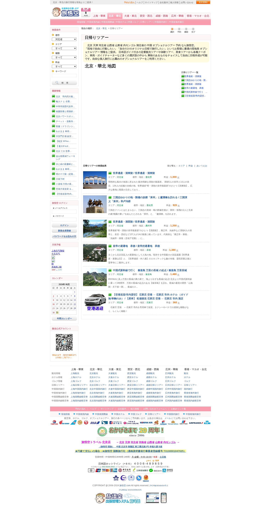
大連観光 (112, 373)
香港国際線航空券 (192, 397)
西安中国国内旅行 (135, 389)
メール (167, 418)
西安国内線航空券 (135, 400)
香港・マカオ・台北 (198, 15)
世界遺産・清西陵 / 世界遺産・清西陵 (133, 221)
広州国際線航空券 (173, 397)
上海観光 (75, 373)
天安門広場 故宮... (64, 136)
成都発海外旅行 (153, 393)
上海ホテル (76, 377)
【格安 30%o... (63, 141)
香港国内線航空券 (192, 400)
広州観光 (169, 373)
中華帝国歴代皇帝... (65, 106)
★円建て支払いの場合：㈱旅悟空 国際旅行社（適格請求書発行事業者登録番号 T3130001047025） (130, 451)
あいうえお (202, 165)
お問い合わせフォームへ (155, 409)
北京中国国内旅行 (98, 389)
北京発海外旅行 (96, 393)
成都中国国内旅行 (154, 389)
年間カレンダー (64, 318)
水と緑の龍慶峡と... (65, 164)
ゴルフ (187, 381)
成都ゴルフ (151, 381)
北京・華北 (115, 15)
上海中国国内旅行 (79, 389)
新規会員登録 (64, 230)
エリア (181, 165)
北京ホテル (94, 377)
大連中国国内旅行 (116, 389)
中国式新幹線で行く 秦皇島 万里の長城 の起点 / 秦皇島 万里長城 (149, 270)
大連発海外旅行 (115, 393)
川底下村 (60, 179)
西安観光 (131, 373)
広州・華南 (177, 15)
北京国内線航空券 (98, 400)
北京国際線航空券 (98, 397)
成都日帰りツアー (154, 385)
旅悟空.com (124, 485)
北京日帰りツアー (98, 385)
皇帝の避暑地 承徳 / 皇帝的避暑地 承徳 (136, 246)
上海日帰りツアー (79, 385)
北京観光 (93, 373)
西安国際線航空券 (135, 397)
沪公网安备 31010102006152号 (130, 490)
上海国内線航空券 (79, 400)
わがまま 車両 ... (63, 131)
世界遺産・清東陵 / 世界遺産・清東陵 (133, 173)
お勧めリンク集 (178, 409)
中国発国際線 (107, 22)
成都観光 (150, 373)
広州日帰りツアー (173, 385)
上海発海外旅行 (78, 393)
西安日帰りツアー (135, 385)
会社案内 (164, 2)
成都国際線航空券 (154, 397)
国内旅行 (188, 389)
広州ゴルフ (170, 381)
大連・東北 (130, 15)
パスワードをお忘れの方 (64, 236)
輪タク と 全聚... (63, 101)
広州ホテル (170, 377)
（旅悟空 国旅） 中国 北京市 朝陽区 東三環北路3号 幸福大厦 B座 (130, 446)
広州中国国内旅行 (173, 389)
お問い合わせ (187, 2)
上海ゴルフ (76, 381)
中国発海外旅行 (176, 22)
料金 (191, 165)
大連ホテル (113, 377)
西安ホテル (132, 377)
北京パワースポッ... (65, 116)
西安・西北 (146, 15)
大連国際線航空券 (116, 397)
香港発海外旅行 (191, 393)
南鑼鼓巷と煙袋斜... (65, 111)
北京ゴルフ (94, 381)
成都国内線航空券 (154, 400)
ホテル (187, 377)
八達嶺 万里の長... (64, 184)
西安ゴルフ (132, 381)
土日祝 (163, 457)
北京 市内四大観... (65, 96)
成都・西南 (162, 15)
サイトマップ (151, 2)
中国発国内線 (93, 22)
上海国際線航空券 (79, 397)
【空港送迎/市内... (64, 194)
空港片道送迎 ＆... (64, 189)
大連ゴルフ (113, 381)
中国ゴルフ (133, 22)
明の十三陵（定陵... (65, 174)
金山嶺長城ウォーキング (65, 157)
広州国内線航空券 (173, 400)
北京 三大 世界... (63, 151)
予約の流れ (129, 2)
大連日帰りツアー (116, 385)
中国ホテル (121, 22)
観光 (186, 373)
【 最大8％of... (63, 146)
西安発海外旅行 (134, 393)
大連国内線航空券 (116, 400)
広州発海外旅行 (172, 393)
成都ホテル (151, 377)
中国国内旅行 (161, 22)
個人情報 (174, 2)
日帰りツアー (146, 22)
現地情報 (81, 22)
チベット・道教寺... (65, 121)
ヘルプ (140, 2)
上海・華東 (99, 15)
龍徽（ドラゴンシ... (65, 126)
